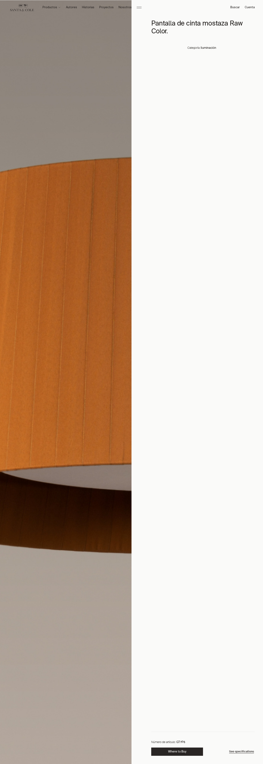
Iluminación (208, 47)
